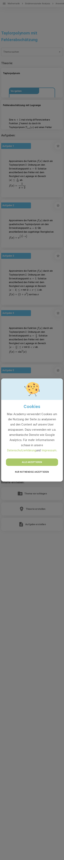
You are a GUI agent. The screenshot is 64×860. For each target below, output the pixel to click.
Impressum (49, 450)
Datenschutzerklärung (21, 450)
